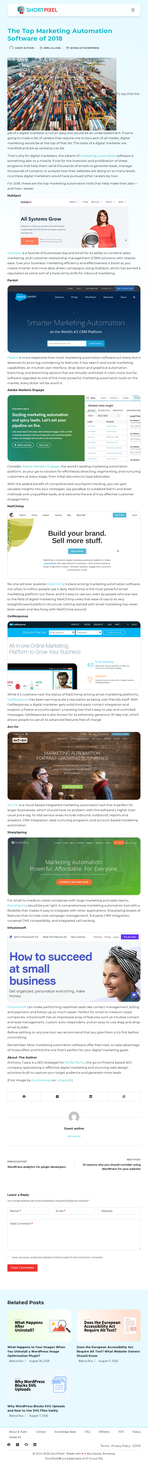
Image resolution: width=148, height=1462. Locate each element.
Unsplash (64, 1080)
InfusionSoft (16, 1007)
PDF (121, 1431)
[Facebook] (24, 1096)
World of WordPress (84, 48)
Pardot (12, 357)
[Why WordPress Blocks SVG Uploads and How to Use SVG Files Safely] (39, 1385)
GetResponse (18, 699)
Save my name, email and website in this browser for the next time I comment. (57, 1257)
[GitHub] (26, 1444)
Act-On (12, 805)
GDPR (136, 1446)
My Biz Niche (75, 1062)
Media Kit (15, 1437)
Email (60, 1211)
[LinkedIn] (90, 1096)
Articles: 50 (74, 1136)
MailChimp (56, 584)
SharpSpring (17, 905)
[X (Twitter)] (57, 1096)
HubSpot (14, 253)
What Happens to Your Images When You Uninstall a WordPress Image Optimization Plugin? (36, 1351)
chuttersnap (41, 1080)
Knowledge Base (65, 1431)
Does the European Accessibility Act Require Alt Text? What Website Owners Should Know (108, 1351)
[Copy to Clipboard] (124, 1096)
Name (15, 1211)
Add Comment (21, 1223)
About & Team (18, 1431)
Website (107, 1211)
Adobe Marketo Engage (40, 466)
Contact (41, 1431)
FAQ (87, 1431)
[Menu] (133, 10)
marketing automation (98, 156)
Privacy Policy (120, 1446)
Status (136, 1431)
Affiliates (104, 1431)
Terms (105, 1446)
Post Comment (22, 1267)
